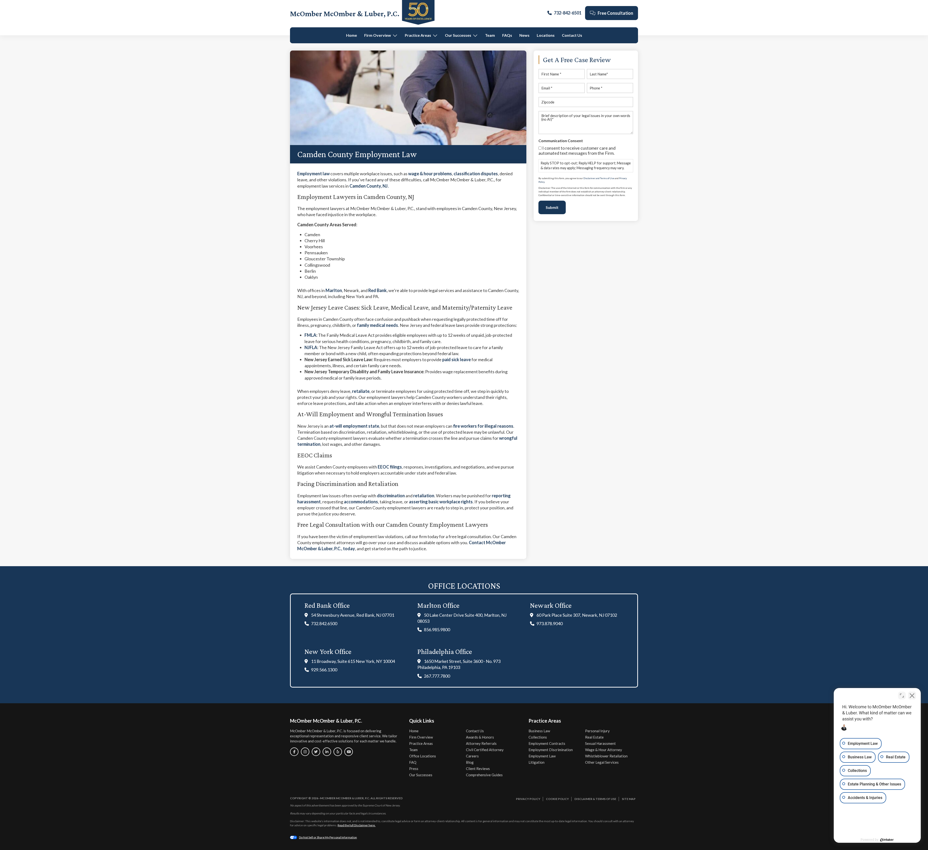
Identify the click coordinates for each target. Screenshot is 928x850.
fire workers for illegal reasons (483, 426)
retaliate (361, 391)
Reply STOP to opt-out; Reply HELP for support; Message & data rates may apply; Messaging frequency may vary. (586, 165)
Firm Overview (377, 35)
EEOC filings (390, 466)
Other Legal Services (602, 762)
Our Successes (458, 35)
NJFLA (310, 347)
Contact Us (572, 35)
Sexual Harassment (600, 743)
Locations (546, 35)
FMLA (310, 335)
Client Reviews (478, 768)
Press (413, 768)
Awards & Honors (480, 737)
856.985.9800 (437, 629)
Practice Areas (418, 35)
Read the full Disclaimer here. (357, 825)
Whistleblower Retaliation (606, 756)
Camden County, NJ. (369, 186)
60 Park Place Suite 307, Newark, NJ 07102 (576, 615)
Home (351, 35)
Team (490, 35)
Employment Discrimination (551, 749)
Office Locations (422, 756)
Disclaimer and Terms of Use (598, 178)
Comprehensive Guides (484, 775)
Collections (538, 737)
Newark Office (551, 605)
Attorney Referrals (481, 743)
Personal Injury (597, 731)
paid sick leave (456, 359)
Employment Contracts (547, 743)
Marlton (334, 290)
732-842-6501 (567, 12)
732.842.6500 (324, 623)
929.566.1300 (324, 669)
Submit (552, 207)
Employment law (313, 173)
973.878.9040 (549, 623)
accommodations (361, 501)
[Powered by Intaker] (887, 839)
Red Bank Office (327, 605)
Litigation (536, 762)
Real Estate (594, 737)
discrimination (391, 495)
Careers (472, 756)
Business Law (539, 731)
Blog (470, 762)
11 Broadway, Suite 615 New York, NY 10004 (353, 661)
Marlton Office (438, 605)
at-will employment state (354, 426)
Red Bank (377, 290)
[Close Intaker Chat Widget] (912, 695)
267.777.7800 (437, 676)
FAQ (412, 762)
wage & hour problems (430, 173)
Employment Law (542, 756)
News (524, 35)
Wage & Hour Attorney (603, 749)
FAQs (507, 35)
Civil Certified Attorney (485, 749)
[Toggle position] (902, 695)
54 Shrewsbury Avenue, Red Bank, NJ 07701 (352, 615)
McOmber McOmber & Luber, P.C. (344, 13)
